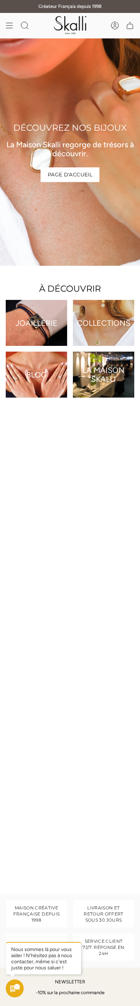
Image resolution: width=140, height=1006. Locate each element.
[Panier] (129, 25)
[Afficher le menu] (9, 25)
